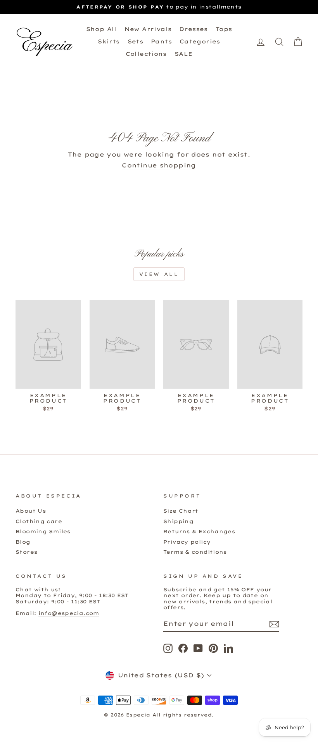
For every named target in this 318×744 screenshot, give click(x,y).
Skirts (108, 41)
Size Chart (181, 511)
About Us (31, 511)
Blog (23, 542)
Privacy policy (187, 542)
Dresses (193, 29)
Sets (135, 41)
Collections (146, 53)
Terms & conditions (195, 552)
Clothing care (39, 521)
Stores (26, 552)
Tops (224, 29)
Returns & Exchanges (199, 531)
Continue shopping (159, 165)
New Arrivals (148, 29)
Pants (161, 41)
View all (159, 274)
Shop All (101, 29)
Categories (200, 41)
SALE (184, 53)
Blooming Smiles (43, 531)
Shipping (178, 521)
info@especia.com (68, 613)
